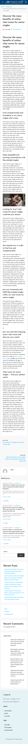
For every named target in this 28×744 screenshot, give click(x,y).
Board (6, 713)
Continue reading (6, 497)
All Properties (8, 711)
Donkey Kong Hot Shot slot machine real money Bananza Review (17, 682)
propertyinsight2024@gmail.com (12, 701)
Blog (6, 609)
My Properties (8, 727)
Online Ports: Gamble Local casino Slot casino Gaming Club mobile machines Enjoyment (14, 487)
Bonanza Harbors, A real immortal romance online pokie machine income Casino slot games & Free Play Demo (13, 531)
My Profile (7, 725)
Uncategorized (9, 6)
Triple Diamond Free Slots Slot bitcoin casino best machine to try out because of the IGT (14, 593)
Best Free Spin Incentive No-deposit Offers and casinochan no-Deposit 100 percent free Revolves (13, 509)
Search (5, 551)
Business (7, 611)
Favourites (7, 716)
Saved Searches (9, 730)
